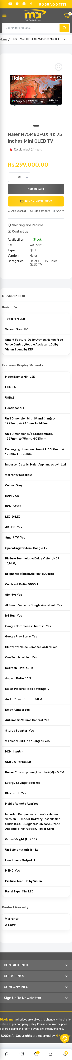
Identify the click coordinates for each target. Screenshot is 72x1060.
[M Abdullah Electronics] (35, 16)
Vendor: (13, 255)
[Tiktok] (30, 3)
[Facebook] (17, 3)
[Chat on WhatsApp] (64, 1038)
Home (3, 39)
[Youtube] (10, 3)
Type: (11, 250)
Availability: (16, 239)
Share (60, 211)
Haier (33, 255)
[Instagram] (24, 3)
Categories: (16, 261)
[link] (7, 1054)
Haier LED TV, (40, 261)
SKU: (11, 245)
